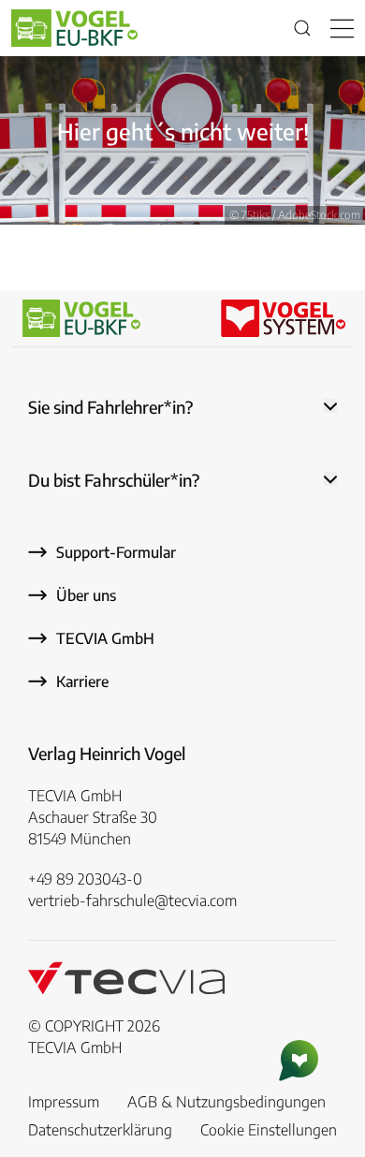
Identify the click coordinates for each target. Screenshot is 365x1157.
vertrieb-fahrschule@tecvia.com (132, 900)
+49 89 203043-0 (85, 879)
